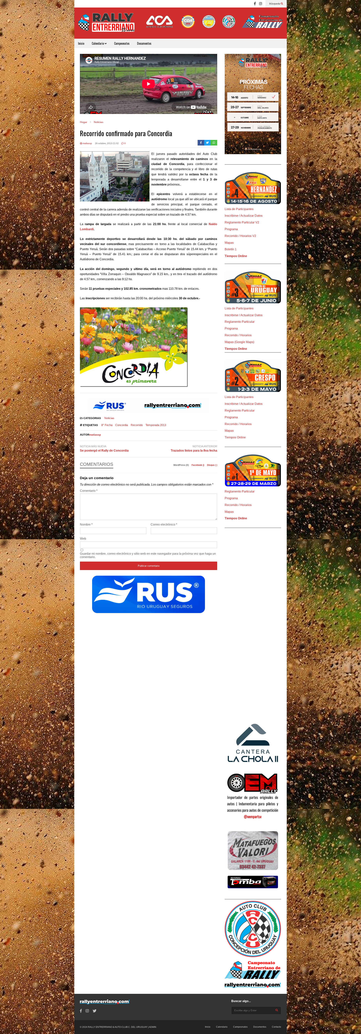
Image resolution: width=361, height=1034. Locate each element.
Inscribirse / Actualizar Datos (243, 215)
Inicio (81, 43)
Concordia (121, 425)
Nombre (86, 524)
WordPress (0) (181, 465)
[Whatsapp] (214, 143)
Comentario (88, 490)
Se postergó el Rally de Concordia (104, 450)
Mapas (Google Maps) (239, 342)
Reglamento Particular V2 (242, 222)
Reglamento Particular (240, 321)
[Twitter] (207, 143)
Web (83, 538)
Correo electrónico (164, 524)
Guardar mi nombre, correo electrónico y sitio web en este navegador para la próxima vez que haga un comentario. (148, 555)
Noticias (109, 418)
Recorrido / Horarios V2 (240, 236)
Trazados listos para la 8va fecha (194, 450)
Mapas (229, 242)
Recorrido (137, 425)
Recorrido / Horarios (238, 335)
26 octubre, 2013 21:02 (107, 143)
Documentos (144, 43)
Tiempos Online (236, 256)
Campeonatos (122, 43)
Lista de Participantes (239, 209)
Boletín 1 (231, 249)
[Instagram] (260, 4)
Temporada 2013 (156, 425)
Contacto (276, 1027)
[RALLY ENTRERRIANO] (106, 25)
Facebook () (198, 465)
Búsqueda (275, 3)
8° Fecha (106, 425)
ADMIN (152, 1027)
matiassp (87, 143)
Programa (231, 229)
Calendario (98, 43)
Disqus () (212, 465)
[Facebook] (255, 4)
